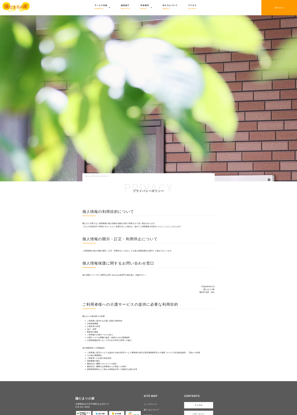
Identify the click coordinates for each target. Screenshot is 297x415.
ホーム (87, 176)
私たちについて (151, 410)
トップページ (150, 404)
